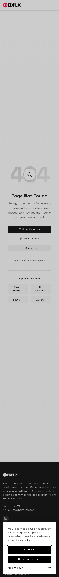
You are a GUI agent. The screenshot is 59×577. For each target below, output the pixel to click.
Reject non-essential (29, 559)
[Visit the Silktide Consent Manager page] (49, 567)
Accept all (29, 549)
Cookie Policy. (23, 540)
